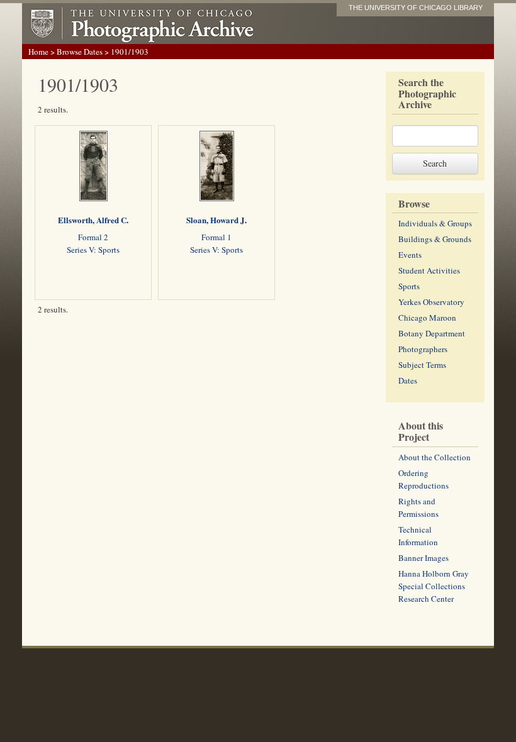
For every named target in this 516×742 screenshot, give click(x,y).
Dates (407, 380)
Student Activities (429, 270)
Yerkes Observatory (431, 301)
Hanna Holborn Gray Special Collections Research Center (433, 586)
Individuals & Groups (435, 223)
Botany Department (431, 333)
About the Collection (434, 457)
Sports (409, 286)
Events (410, 254)
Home (38, 51)
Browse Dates (80, 51)
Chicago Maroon (427, 317)
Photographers (422, 349)
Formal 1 (216, 237)
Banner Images (423, 557)
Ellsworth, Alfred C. (93, 220)
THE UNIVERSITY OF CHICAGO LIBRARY (416, 7)
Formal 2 (93, 237)
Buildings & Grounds (434, 239)
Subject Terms (422, 364)
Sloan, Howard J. (216, 220)
